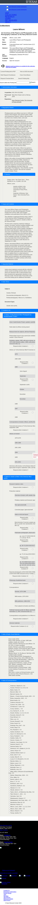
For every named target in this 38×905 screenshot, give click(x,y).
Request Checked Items (7, 78)
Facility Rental (7, 893)
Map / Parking (4, 830)
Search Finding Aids (23, 78)
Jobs (5, 894)
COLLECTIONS (11, 15)
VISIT (7, 13)
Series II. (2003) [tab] (17, 477)
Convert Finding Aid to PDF (8, 71)
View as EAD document (26, 71)
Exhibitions (7, 835)
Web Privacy (7, 900)
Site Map (6, 896)
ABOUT (8, 22)
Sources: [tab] (7, 174)
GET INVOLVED (11, 20)
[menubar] (19, 75)
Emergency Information (10, 891)
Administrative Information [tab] (10, 87)
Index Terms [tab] (6, 282)
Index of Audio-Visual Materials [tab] (11, 634)
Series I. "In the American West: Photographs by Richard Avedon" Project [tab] (17, 315)
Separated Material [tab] (8, 264)
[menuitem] (8, 71)
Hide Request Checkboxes (8, 75)
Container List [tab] (6, 310)
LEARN (8, 18)
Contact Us (7, 890)
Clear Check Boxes (25, 75)
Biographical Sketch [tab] (8, 107)
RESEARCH (9, 16)
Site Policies (7, 897)
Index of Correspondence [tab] (10, 680)
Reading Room (8, 842)
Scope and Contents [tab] (8, 204)
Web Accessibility (8, 899)
